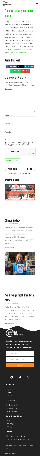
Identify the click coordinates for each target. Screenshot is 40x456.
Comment (9, 89)
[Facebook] (11, 377)
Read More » (9, 247)
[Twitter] (20, 377)
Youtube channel (18, 53)
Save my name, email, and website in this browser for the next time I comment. (19, 143)
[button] (37, 3)
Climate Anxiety (12, 220)
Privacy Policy (10, 454)
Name (7, 115)
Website (8, 132)
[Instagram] (28, 377)
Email (7, 123)
